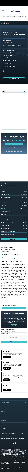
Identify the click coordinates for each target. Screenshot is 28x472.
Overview (21, 23)
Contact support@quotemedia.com (14, 308)
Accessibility (12, 433)
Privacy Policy (4, 433)
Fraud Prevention (20, 433)
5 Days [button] (4, 88)
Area (3, 91)
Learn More (14, 148)
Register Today (13, 144)
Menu (3, 13)
